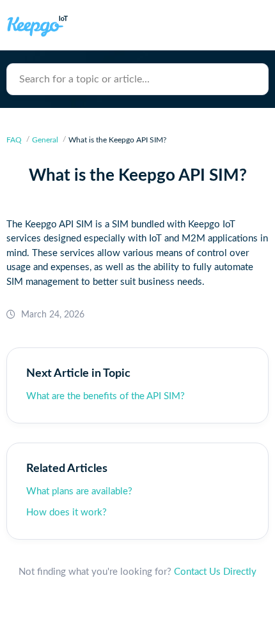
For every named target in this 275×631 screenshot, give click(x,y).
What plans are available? (79, 491)
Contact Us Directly (215, 572)
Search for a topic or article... (84, 79)
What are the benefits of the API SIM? (105, 396)
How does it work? (66, 512)
